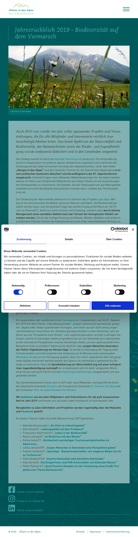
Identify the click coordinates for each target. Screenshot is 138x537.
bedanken (27, 397)
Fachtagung (69, 320)
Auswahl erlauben (69, 305)
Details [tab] (69, 239)
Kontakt (80, 531)
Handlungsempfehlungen (77, 372)
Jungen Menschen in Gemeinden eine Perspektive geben (80, 448)
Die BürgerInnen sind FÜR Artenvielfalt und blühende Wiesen (78, 462)
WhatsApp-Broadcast (28, 357)
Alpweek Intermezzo (66, 159)
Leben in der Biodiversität (71, 433)
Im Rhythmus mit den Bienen (62, 436)
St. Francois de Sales (103, 386)
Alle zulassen (113, 305)
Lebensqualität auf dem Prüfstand (62, 429)
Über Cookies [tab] (114, 239)
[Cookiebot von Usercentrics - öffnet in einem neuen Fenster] (113, 229)
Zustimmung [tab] (23, 239)
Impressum (95, 531)
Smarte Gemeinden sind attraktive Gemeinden (75, 459)
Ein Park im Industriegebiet (67, 425)
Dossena (52, 386)
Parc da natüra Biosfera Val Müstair (55, 390)
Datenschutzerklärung (118, 531)
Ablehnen (25, 305)
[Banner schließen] (133, 229)
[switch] (52, 292)
